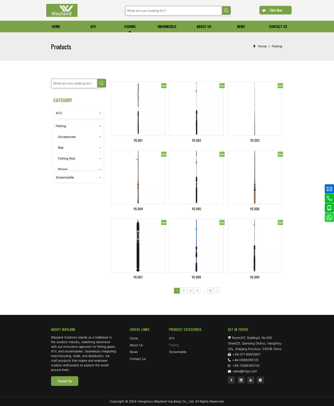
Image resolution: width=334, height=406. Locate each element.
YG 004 (138, 208)
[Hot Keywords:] (226, 10)
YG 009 (254, 277)
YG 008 (196, 277)
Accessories (67, 137)
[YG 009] (255, 245)
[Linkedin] (241, 380)
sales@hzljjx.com (245, 371)
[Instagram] (260, 380)
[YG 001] (138, 108)
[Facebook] (231, 380)
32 (210, 290)
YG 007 (138, 277)
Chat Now (275, 10)
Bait (60, 148)
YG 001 (138, 140)
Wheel (62, 169)
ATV (59, 113)
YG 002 (196, 140)
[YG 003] (255, 108)
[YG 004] (138, 176)
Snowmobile (65, 177)
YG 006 (254, 208)
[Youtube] (250, 380)
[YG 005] (196, 176)
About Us (136, 345)
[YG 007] (138, 245)
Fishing (61, 126)
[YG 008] (196, 245)
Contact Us (65, 381)
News (134, 352)
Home (134, 338)
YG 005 (196, 208)
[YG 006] (255, 176)
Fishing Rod (66, 158)
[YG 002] (196, 108)
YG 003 (254, 140)
